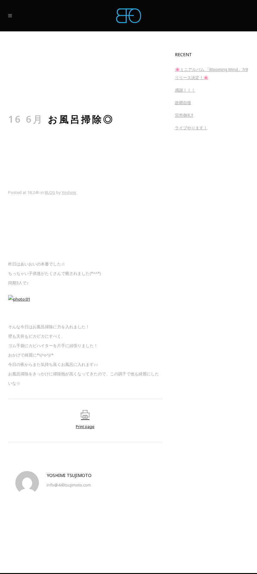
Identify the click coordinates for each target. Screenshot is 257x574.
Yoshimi (69, 192)
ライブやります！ (191, 128)
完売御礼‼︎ (184, 115)
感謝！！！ (185, 90)
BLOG (50, 192)
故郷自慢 (183, 102)
